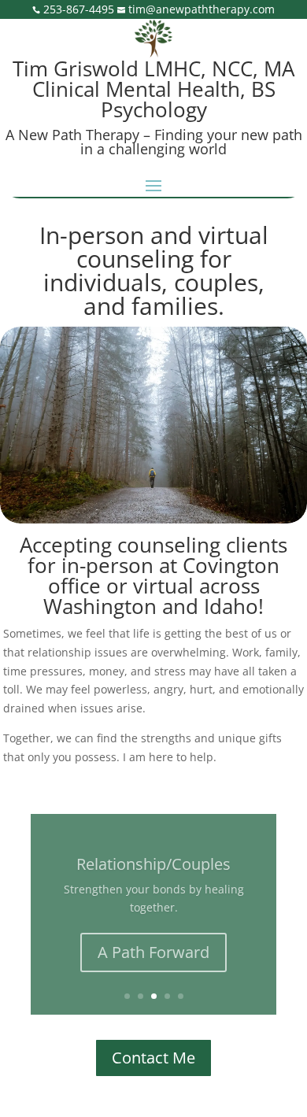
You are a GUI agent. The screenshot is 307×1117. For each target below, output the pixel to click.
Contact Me (153, 1057)
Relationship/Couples (153, 864)
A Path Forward (153, 952)
